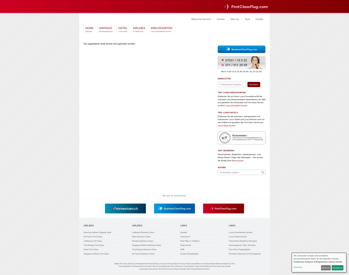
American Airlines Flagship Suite (97, 232)
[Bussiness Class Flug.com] (174, 208)
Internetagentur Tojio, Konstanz (242, 245)
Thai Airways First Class (94, 245)
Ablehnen (326, 268)
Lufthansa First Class (93, 241)
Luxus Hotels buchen (238, 236)
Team (247, 19)
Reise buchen (238, 160)
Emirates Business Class (142, 241)
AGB (182, 249)
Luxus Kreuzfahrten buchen (241, 232)
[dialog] (319, 262)
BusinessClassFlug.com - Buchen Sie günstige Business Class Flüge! (238, 49)
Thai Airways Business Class (144, 249)
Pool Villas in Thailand (189, 241)
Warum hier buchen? (201, 19)
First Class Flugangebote (239, 249)
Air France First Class (93, 236)
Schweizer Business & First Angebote (245, 254)
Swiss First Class (91, 249)
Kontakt (259, 19)
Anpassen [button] (298, 267)
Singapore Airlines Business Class (146, 245)
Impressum (185, 236)
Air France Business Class (143, 254)
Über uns (234, 19)
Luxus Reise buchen (226, 125)
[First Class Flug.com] (223, 208)
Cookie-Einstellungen (189, 254)
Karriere (221, 19)
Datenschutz (185, 245)
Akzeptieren (337, 268)
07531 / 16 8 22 (224, 58)
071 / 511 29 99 (224, 64)
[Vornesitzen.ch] (125, 208)
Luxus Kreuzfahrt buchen (236, 105)
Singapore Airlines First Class (96, 254)
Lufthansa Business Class (143, 232)
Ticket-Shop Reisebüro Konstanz (243, 241)
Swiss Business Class (141, 236)
